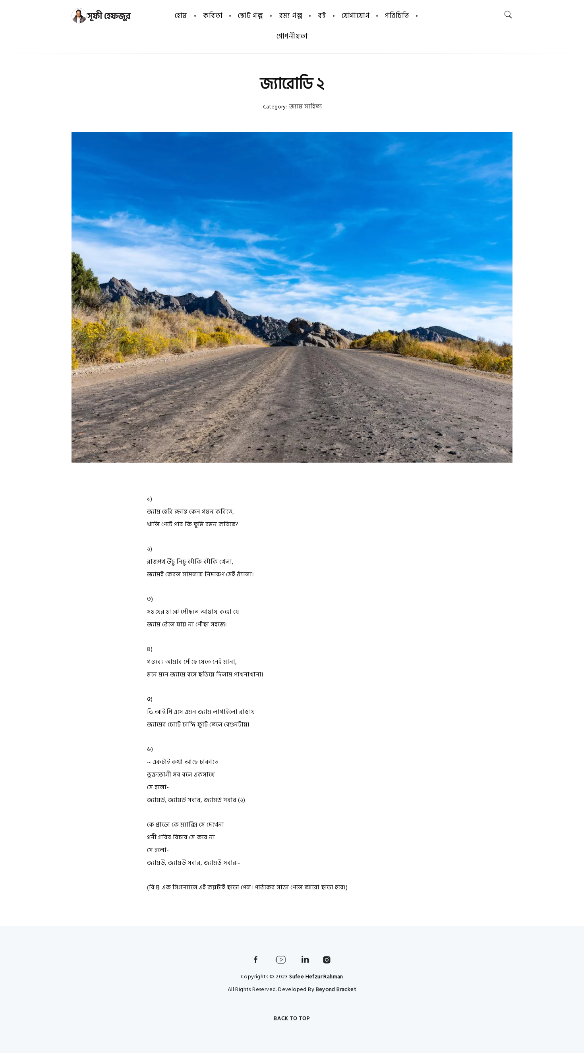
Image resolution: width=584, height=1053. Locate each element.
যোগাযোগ (356, 15)
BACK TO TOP (292, 1018)
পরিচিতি (397, 15)
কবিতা (212, 15)
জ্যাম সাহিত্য (305, 106)
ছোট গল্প (250, 15)
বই (322, 15)
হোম (181, 15)
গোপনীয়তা (292, 36)
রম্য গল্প (291, 15)
